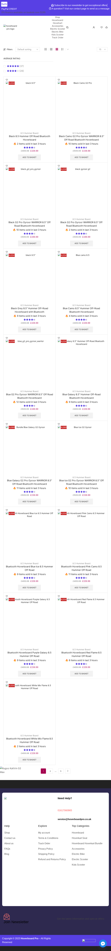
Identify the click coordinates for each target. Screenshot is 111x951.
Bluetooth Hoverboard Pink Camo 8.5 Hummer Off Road (81, 568)
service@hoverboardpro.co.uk (74, 819)
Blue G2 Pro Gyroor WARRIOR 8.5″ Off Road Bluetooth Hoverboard (29, 396)
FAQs (7, 849)
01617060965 (65, 810)
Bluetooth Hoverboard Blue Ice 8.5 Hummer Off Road (29, 568)
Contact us (9, 838)
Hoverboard (57, 20)
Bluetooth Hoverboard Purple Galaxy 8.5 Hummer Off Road (29, 654)
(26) (21, 71)
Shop (57, 17)
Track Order (57, 37)
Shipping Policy (46, 854)
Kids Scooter (58, 34)
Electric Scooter (57, 29)
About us (8, 843)
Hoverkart (57, 23)
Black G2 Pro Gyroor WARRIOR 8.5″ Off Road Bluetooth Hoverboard (30, 224)
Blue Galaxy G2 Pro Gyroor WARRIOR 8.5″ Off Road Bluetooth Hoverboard (29, 482)
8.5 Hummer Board (29, 133)
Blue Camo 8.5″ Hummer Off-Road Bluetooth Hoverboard (81, 310)
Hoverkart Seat (79, 838)
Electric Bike (57, 31)
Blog (6, 854)
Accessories (57, 26)
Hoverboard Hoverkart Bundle (87, 843)
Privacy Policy (45, 849)
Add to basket (29, 157)
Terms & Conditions (48, 838)
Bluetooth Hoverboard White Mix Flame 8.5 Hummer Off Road (29, 740)
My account (44, 832)
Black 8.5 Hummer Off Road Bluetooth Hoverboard (29, 138)
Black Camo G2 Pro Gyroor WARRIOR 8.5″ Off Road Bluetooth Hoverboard (81, 138)
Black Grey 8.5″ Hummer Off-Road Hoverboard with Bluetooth (29, 310)
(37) (21, 66)
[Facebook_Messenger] (103, 943)
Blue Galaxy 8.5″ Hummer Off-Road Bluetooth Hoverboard (81, 396)
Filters (9, 49)
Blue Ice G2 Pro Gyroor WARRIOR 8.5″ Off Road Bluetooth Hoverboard (81, 482)
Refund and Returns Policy (52, 859)
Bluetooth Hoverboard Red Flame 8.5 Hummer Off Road (81, 654)
